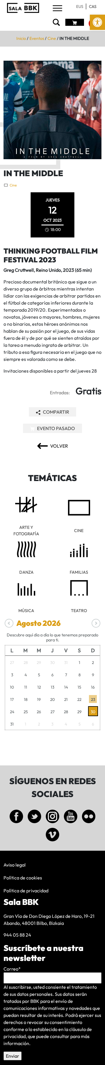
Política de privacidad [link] (26, 891)
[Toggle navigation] (57, 8)
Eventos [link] (36, 38)
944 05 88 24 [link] (17, 935)
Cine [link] (52, 38)
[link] (97, 22)
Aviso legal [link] (15, 865)
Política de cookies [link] (23, 878)
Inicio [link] (21, 38)
